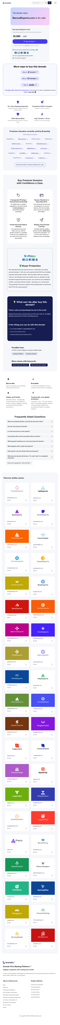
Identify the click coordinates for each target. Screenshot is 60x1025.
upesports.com (37, 498)
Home (4, 1007)
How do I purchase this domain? (17, 426)
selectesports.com (12, 544)
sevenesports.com (38, 521)
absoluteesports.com (38, 614)
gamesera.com (11, 755)
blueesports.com (37, 591)
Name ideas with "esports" (39, 365)
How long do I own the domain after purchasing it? (23, 451)
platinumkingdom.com (38, 873)
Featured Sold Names (9, 990)
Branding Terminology (9, 1002)
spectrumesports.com (12, 638)
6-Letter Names (35, 994)
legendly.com (10, 802)
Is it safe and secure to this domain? (19, 431)
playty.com (10, 849)
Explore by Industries (37, 984)
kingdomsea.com (37, 802)
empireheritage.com (12, 779)
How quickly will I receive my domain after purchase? (24, 436)
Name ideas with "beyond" (20, 365)
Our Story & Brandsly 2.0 (10, 1000)
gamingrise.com (37, 896)
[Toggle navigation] (55, 2)
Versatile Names (35, 987)
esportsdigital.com (38, 544)
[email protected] (37, 334)
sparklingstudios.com (12, 826)
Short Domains (35, 989)
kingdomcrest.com (38, 732)
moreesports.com (11, 615)
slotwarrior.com (37, 943)
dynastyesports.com (12, 591)
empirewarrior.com (12, 732)
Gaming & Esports (31, 353)
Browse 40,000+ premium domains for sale (30, 164)
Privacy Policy (7, 1005)
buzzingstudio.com (12, 943)
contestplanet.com (38, 755)
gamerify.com (36, 779)
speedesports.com (38, 568)
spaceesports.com (38, 661)
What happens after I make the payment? (20, 446)
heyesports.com (37, 685)
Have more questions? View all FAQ (18, 463)
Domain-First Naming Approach (12, 997)
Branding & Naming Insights (11, 995)
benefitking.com (37, 849)
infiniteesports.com (12, 685)
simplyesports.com (12, 497)
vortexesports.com (38, 638)
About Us (5, 987)
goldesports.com (11, 661)
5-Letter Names (35, 992)
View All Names (35, 997)
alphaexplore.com (12, 873)
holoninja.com (10, 896)
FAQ (4, 985)
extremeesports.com (12, 568)
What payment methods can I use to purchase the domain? (26, 441)
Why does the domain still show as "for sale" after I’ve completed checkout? (28, 457)
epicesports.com (11, 521)
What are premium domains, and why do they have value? (25, 421)
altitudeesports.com (12, 708)
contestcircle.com (37, 708)
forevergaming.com (38, 920)
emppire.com (10, 920)
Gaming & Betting (18, 353)
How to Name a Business (10, 992)
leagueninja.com (37, 826)
